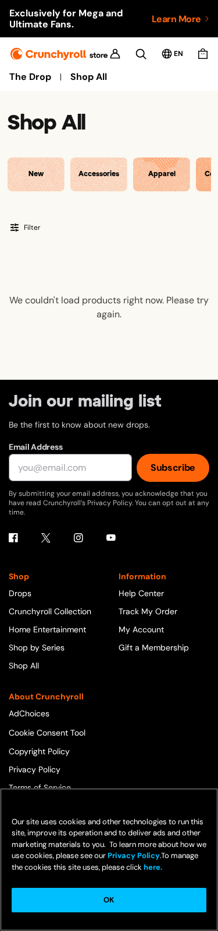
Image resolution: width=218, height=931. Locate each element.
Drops (20, 593)
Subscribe (173, 467)
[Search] (141, 54)
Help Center (141, 593)
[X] (46, 538)
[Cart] (203, 54)
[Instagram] (78, 538)
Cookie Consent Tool (47, 732)
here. (152, 867)
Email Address (35, 447)
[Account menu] (115, 54)
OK (108, 900)
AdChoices (29, 713)
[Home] (59, 54)
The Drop (30, 77)
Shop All (88, 77)
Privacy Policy (34, 769)
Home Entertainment (47, 629)
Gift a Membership (154, 647)
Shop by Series (37, 647)
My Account (141, 629)
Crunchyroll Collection (50, 611)
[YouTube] (111, 538)
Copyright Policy (39, 751)
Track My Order (148, 611)
